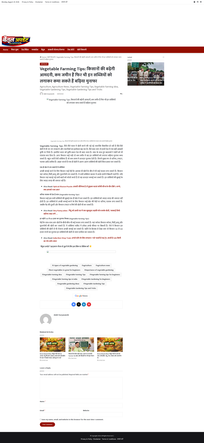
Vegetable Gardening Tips (95, 283)
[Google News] (81, 296)
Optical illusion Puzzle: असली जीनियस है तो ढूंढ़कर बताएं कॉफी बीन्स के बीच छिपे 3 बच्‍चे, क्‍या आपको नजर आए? (82, 188)
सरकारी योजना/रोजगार (56, 49)
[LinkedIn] (84, 304)
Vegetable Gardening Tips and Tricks (81, 288)
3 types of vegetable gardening (65, 265)
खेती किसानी (81, 49)
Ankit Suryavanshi (49, 94)
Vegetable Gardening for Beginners (96, 279)
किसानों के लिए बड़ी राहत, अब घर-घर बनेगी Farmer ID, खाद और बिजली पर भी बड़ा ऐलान (81, 355)
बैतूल (43, 49)
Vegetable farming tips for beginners (105, 274)
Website (86, 410)
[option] (146, 74)
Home (5, 49)
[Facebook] (74, 304)
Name (42, 401)
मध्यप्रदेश (35, 49)
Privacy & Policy (27, 2)
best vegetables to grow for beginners (65, 270)
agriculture (87, 265)
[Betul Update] (16, 40)
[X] (79, 304)
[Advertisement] (102, 19)
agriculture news (103, 265)
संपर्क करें (64, 2)
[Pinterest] (89, 304)
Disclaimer (39, 2)
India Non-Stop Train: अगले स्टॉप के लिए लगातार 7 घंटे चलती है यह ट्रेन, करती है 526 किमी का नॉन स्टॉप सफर (82, 239)
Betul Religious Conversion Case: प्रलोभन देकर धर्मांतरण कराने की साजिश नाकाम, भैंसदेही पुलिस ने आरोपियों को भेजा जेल (145, 80)
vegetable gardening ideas (68, 283)
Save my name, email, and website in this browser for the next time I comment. (72, 419)
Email (42, 410)
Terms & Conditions (52, 2)
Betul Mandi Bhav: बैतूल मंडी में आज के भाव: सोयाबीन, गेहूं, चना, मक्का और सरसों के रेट (109, 356)
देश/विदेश (25, 49)
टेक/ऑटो (70, 49)
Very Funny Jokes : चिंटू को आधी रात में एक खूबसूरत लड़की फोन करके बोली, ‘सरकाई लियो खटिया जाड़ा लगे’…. (82, 212)
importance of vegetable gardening (99, 270)
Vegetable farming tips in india (65, 279)
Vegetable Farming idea (52, 274)
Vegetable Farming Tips (76, 274)
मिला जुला (14, 49)
